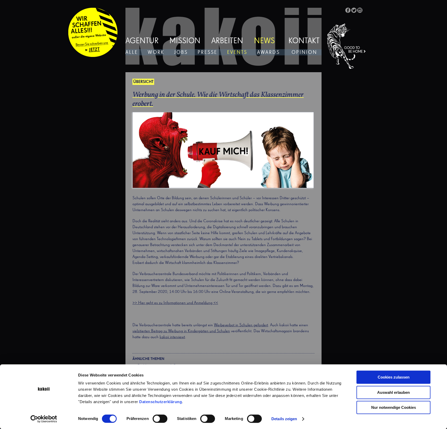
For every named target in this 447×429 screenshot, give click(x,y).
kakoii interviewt (172, 337)
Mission (184, 41)
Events (237, 52)
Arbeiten (227, 41)
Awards (268, 52)
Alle (131, 52)
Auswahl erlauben (393, 392)
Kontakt (303, 41)
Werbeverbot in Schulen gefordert (241, 325)
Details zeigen (284, 419)
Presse (207, 52)
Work (156, 52)
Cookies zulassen (393, 377)
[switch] (160, 419)
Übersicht (143, 82)
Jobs (181, 52)
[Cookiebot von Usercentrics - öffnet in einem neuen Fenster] (43, 419)
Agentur (142, 41)
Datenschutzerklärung (160, 402)
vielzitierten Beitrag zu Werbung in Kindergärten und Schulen (181, 331)
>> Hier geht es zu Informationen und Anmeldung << (175, 303)
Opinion (304, 52)
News (264, 41)
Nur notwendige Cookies (393, 407)
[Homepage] (346, 46)
